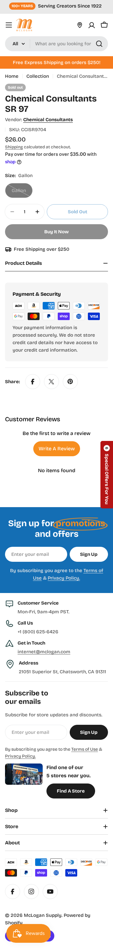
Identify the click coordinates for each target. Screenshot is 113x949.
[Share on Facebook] (32, 381)
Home (12, 76)
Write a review (57, 449)
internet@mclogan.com (44, 652)
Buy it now (56, 232)
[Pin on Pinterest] (70, 381)
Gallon (22, 193)
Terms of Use (84, 749)
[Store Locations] (80, 25)
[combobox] (56, 43)
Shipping (14, 147)
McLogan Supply (43, 915)
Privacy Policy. (64, 578)
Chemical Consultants (48, 119)
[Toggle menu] (9, 25)
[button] (106, 474)
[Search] (99, 43)
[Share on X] (51, 381)
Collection (37, 76)
